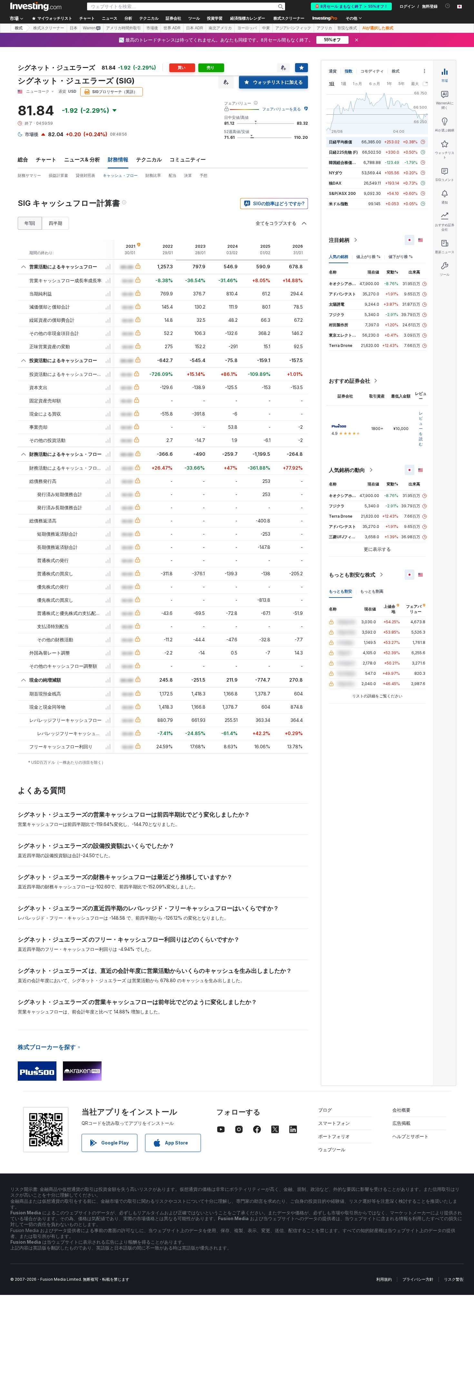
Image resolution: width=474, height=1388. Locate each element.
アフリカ (324, 28)
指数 (348, 71)
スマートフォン (334, 1123)
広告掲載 (401, 1123)
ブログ (325, 1110)
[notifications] (447, 6)
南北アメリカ (220, 28)
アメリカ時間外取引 (123, 28)
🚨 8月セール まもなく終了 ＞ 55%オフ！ (351, 6)
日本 (73, 28)
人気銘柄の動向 (347, 470)
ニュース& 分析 (82, 159)
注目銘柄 (339, 240)
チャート (46, 159)
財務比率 (153, 175)
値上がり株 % (368, 256)
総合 (23, 159)
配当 (172, 175)
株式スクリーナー (288, 18)
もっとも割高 (371, 591)
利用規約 (384, 1279)
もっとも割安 (340, 591)
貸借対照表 (85, 175)
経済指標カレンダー (247, 18)
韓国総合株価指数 (344, 162)
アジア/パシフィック (293, 28)
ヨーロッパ (247, 28)
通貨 (333, 71)
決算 (188, 175)
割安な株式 (347, 28)
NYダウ (335, 172)
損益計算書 (58, 175)
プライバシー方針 (417, 1279)
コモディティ (372, 71)
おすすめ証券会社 (349, 381)
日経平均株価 (340, 141)
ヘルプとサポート (410, 1136)
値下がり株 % (401, 256)
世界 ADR (172, 28)
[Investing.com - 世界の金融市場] (35, 6)
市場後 (152, 28)
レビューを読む (421, 428)
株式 (19, 28)
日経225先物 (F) (343, 152)
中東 (266, 28)
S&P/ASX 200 (342, 193)
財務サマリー (29, 175)
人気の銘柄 (338, 256)
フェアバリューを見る (281, 109)
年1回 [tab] (30, 223)
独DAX (335, 183)
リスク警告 (453, 1279)
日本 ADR (194, 28)
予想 (203, 175)
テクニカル (149, 159)
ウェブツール (331, 1149)
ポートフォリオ (334, 1136)
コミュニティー (188, 159)
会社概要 (401, 1110)
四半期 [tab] (55, 223)
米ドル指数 (338, 203)
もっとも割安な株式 (352, 574)
